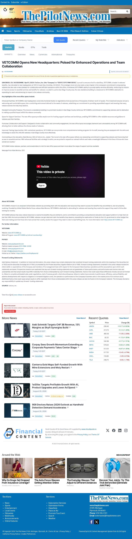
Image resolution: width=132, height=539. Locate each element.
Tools (44, 47)
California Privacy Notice (11, 534)
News (32, 54)
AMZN (91, 326)
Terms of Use (53, 531)
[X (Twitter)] (107, 433)
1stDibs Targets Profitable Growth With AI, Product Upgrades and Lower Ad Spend (55, 386)
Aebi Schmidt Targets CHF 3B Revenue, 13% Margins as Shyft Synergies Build (56, 326)
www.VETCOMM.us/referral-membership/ (28, 235)
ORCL (91, 356)
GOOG (91, 341)
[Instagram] (126, 433)
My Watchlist (101, 40)
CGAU (53, 376)
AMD (91, 334)
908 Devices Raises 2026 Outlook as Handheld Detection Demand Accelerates (57, 406)
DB (57, 356)
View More (80, 318)
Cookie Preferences (28, 534)
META (91, 345)
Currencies (43, 54)
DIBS (73, 396)
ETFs (33, 47)
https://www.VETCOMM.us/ (113, 220)
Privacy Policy (82, 434)
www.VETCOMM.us (14, 233)
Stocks (21, 47)
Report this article (10, 311)
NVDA (91, 352)
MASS (53, 416)
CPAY (53, 356)
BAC (90, 337)
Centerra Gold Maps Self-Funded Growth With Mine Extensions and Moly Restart (57, 366)
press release (18, 295)
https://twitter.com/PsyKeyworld (27, 253)
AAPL (91, 330)
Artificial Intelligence (57, 396)
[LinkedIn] (119, 433)
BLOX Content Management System (100, 531)
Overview (22, 54)
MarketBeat (38, 336)
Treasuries (70, 54)
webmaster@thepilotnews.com (108, 516)
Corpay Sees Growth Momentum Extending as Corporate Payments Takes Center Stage (57, 346)
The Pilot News (20, 531)
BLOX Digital (121, 531)
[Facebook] (113, 433)
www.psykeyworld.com (16, 244)
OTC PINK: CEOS (25, 246)
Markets (8, 47)
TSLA (91, 360)
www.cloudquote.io (88, 429)
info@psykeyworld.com (15, 251)
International (56, 54)
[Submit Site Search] (127, 11)
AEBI (53, 336)
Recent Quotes (79, 40)
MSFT (91, 349)
